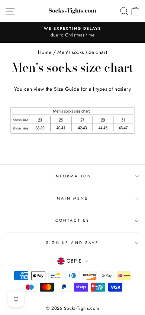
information (72, 176)
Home (44, 52)
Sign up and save (72, 242)
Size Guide (66, 89)
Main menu (72, 198)
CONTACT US (72, 220)
